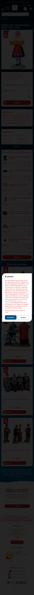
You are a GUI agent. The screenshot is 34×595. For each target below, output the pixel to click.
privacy (19, 301)
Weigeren (23, 317)
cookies (7, 303)
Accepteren (10, 317)
